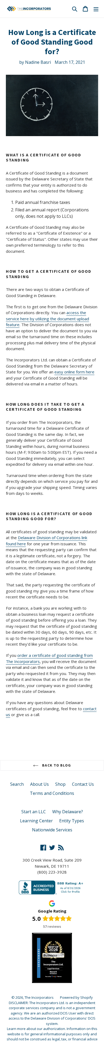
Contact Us (83, 784)
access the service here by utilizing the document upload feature (47, 318)
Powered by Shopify (76, 997)
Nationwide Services (52, 830)
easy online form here (74, 371)
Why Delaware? (67, 812)
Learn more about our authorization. (36, 1028)
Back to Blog (56, 765)
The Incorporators (39, 997)
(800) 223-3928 (52, 872)
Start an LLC (33, 812)
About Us (39, 784)
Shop (60, 784)
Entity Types (71, 821)
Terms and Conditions (52, 793)
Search (17, 784)
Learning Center (36, 821)
